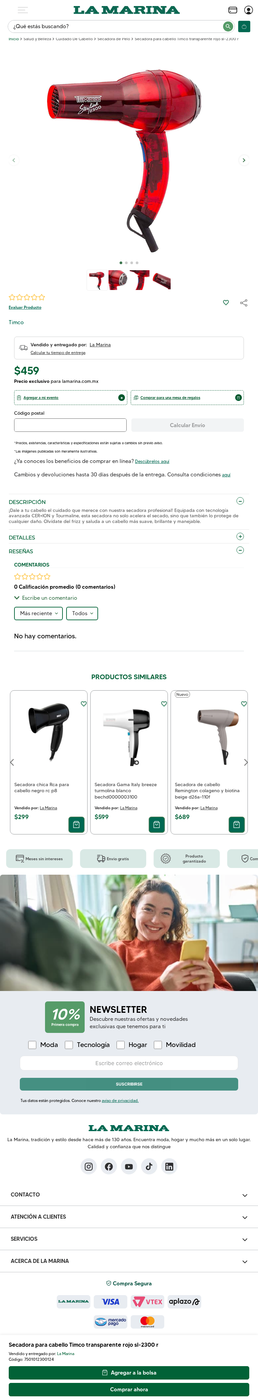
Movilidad (181, 1045)
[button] (70, 397)
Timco (16, 322)
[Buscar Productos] (228, 26)
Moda (49, 1045)
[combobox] (121, 26)
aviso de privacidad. (120, 1100)
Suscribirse (129, 1084)
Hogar (138, 1045)
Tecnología (93, 1045)
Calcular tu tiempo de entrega (58, 352)
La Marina (65, 1353)
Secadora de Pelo (113, 39)
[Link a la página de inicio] (14, 39)
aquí (226, 474)
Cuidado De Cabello (74, 39)
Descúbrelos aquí (152, 461)
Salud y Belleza (37, 39)
